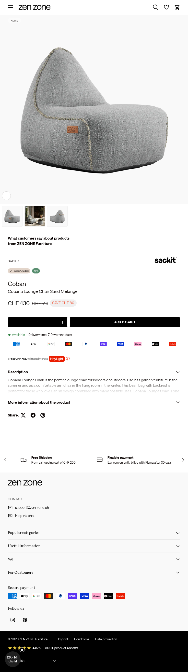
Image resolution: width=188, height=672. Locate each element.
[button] (177, 7)
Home (14, 20)
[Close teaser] (22, 649)
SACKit (13, 261)
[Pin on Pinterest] (43, 415)
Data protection (106, 639)
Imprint (63, 639)
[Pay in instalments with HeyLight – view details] (68, 359)
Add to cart (124, 322)
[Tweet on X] (23, 415)
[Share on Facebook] (33, 415)
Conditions (81, 639)
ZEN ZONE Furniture (33, 639)
